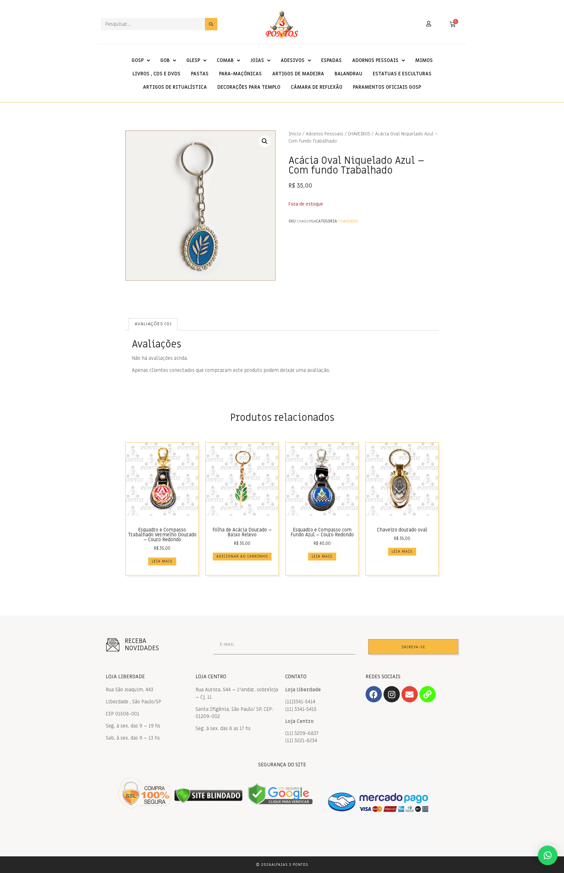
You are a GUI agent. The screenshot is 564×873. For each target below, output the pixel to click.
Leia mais (162, 561)
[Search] (211, 24)
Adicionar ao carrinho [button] (242, 556)
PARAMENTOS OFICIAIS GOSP (387, 87)
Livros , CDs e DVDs (156, 73)
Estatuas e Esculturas (402, 73)
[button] (265, 141)
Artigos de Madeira (298, 73)
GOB (165, 60)
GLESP (193, 60)
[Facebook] (374, 694)
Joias (257, 60)
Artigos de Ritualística (175, 87)
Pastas (200, 73)
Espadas (331, 60)
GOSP (138, 60)
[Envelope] (409, 694)
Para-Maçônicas (240, 73)
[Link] (427, 694)
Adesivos (293, 60)
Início (295, 134)
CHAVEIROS (359, 134)
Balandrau (348, 73)
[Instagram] (392, 694)
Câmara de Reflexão (316, 87)
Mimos (424, 60)
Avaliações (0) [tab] (153, 324)
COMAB (225, 60)
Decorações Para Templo (248, 87)
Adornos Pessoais (375, 60)
